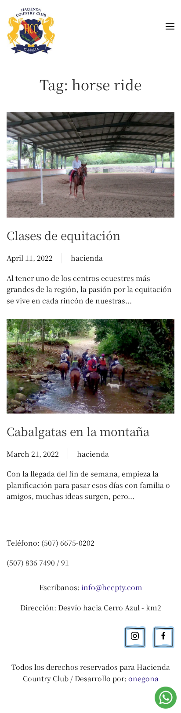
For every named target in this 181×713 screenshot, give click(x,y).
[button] (170, 28)
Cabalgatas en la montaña (78, 431)
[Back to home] (32, 28)
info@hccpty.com (111, 587)
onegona (143, 678)
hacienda (87, 258)
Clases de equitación (63, 235)
